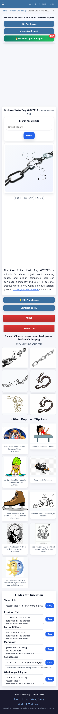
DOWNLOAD (29, 328)
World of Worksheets (29, 704)
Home (4, 10)
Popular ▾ (43, 4)
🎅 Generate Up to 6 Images (34, 37)
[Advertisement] (29, 75)
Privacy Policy (37, 699)
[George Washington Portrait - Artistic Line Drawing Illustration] (15, 533)
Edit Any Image (29, 24)
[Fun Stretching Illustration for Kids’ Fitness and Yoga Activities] (15, 467)
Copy (49, 606)
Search (29, 136)
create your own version (26, 289)
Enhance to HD (29, 307)
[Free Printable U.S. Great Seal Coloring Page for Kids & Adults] (43, 533)
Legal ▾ (52, 4)
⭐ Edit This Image (29, 300)
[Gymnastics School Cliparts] (43, 433)
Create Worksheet (29, 31)
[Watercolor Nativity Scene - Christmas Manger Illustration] (15, 433)
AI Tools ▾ (33, 4)
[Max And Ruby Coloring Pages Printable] (43, 500)
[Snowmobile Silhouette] (43, 467)
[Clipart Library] (3, 4)
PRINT (29, 317)
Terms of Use (21, 699)
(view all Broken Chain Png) (29, 343)
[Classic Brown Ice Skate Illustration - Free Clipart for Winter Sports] (15, 500)
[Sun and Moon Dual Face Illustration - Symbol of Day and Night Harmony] (15, 567)
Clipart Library (22, 694)
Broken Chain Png (17, 10)
